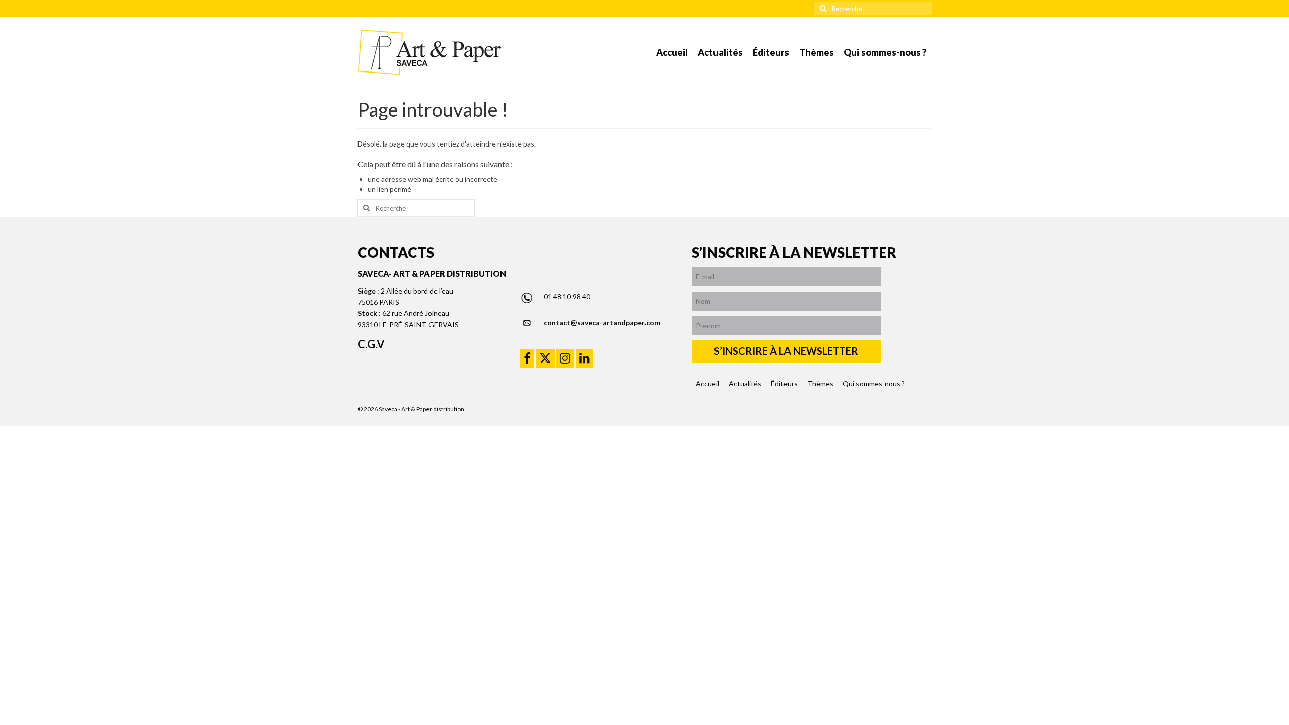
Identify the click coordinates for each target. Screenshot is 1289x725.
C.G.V (371, 344)
